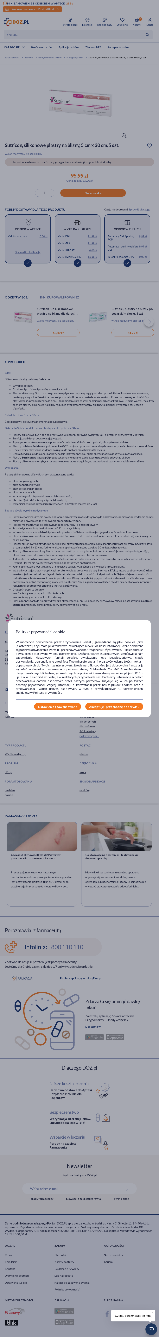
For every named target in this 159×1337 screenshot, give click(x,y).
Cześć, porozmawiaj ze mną (133, 1315)
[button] (151, 1329)
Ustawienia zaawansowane (57, 707)
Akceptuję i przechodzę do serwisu (114, 707)
